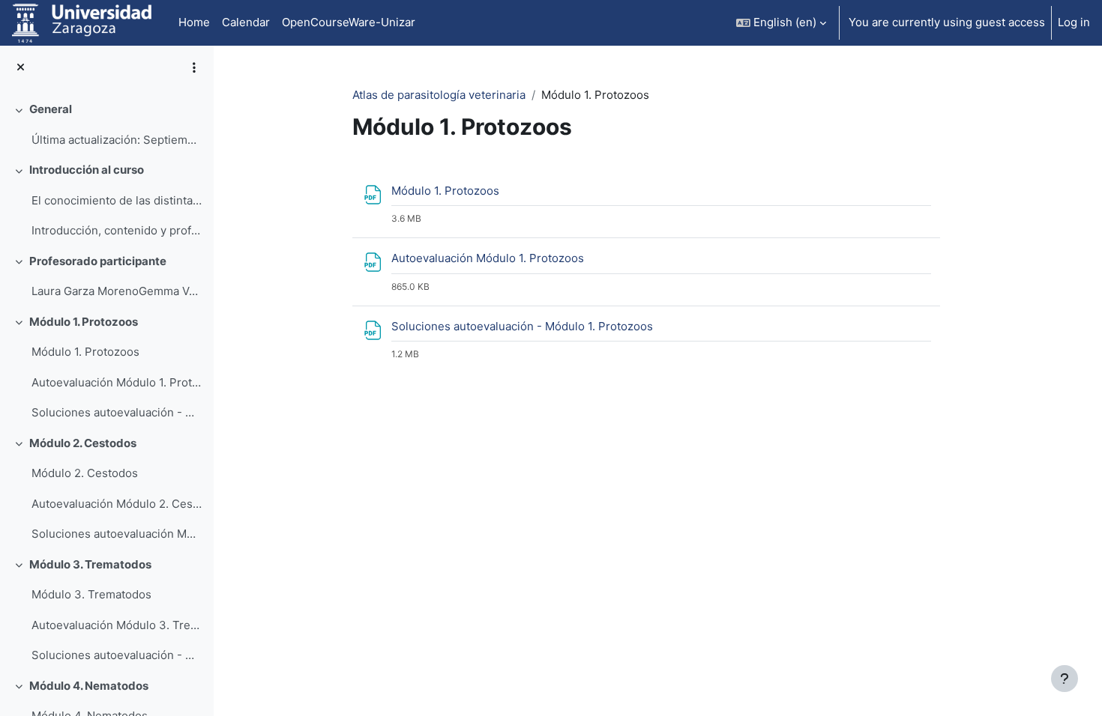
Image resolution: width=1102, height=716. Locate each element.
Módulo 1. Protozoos (83, 322)
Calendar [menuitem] (246, 22)
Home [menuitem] (194, 22)
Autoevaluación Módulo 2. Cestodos (116, 504)
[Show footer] (1064, 678)
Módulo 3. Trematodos (90, 564)
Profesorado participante (97, 261)
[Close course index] (20, 68)
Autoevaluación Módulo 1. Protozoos (116, 382)
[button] (781, 23)
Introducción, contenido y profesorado (116, 230)
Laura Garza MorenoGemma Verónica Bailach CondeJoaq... (116, 291)
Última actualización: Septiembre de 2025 (116, 140)
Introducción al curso (86, 170)
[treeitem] (106, 124)
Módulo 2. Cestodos (82, 443)
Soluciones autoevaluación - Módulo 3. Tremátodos (116, 655)
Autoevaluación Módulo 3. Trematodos (116, 625)
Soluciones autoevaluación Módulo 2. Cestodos (116, 534)
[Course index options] (194, 67)
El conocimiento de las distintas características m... (116, 200)
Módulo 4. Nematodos (88, 686)
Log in (1074, 22)
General (50, 109)
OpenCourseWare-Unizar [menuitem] (348, 22)
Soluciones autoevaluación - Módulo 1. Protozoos (116, 412)
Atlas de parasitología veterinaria (439, 95)
